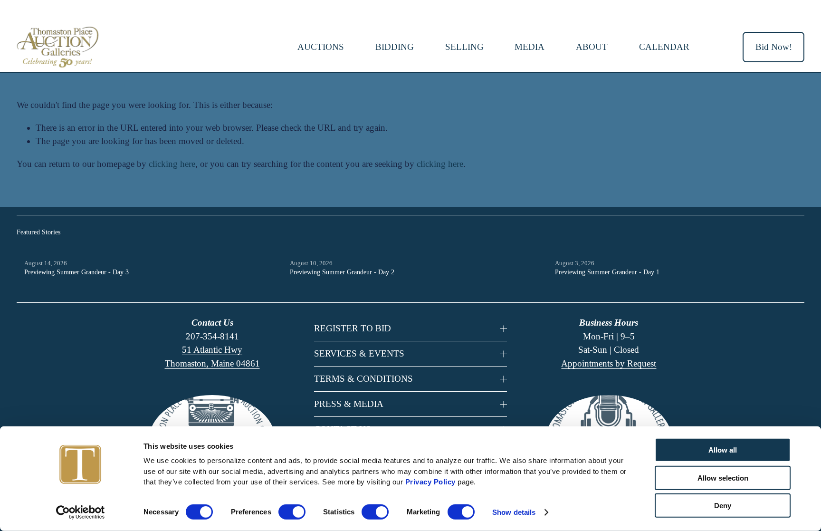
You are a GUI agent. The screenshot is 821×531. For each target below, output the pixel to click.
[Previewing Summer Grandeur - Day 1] (679, 248)
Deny (722, 506)
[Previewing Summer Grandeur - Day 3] (149, 248)
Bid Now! (773, 47)
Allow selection (722, 477)
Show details (513, 512)
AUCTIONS (320, 47)
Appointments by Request (608, 363)
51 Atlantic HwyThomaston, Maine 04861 (212, 356)
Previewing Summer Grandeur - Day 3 (76, 272)
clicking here (172, 164)
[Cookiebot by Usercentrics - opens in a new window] (80, 512)
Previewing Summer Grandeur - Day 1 (607, 272)
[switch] (291, 512)
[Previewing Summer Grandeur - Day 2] (414, 248)
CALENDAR (664, 47)
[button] (788, 233)
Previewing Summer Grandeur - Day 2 (342, 272)
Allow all (722, 450)
